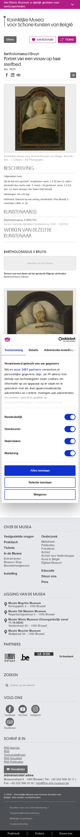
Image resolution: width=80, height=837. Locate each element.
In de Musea (13, 553)
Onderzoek (49, 536)
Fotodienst (47, 548)
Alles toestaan (40, 470)
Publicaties (48, 545)
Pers (44, 582)
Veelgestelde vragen (19, 536)
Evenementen (12, 558)
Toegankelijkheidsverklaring (24, 812)
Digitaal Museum (51, 562)
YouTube (22, 715)
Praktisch (11, 542)
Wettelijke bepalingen (21, 818)
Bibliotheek (48, 541)
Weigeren (40, 494)
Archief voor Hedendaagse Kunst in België (57, 557)
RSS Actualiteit (13, 758)
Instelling (10, 573)
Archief (45, 552)
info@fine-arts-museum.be (52, 783)
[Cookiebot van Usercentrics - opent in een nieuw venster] (59, 339)
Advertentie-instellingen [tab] (60, 350)
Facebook (10, 715)
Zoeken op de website (7, 685)
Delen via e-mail (18, 75)
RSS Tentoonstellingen (15, 752)
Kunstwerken (73, 75)
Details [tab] (33, 350)
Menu (10, 39)
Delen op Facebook (7, 75)
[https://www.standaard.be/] (66, 656)
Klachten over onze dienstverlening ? (29, 807)
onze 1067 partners (27, 369)
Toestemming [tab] (13, 350)
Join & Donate (45, 39)
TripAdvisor (10, 727)
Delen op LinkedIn (13, 75)
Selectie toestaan (40, 482)
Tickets (69, 39)
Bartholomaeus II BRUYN (36, 222)
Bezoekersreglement (16, 565)
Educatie (47, 570)
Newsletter (18, 769)
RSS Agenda (12, 747)
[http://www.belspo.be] (10, 657)
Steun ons (49, 576)
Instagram (35, 715)
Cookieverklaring (19, 823)
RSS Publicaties (13, 762)
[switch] (70, 429)
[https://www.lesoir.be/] (44, 653)
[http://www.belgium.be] (25, 657)
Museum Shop (13, 562)
